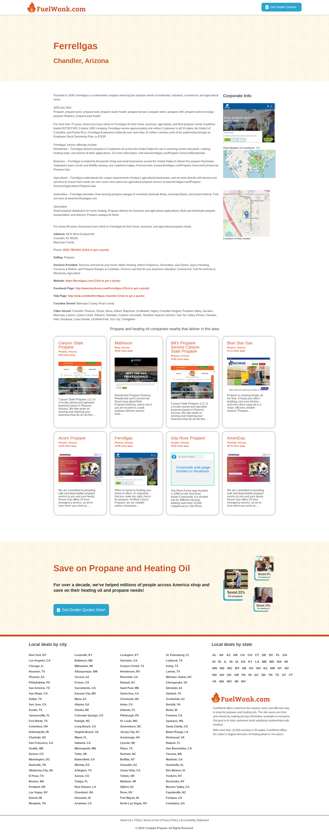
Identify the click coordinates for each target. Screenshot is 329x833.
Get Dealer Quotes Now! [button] (83, 610)
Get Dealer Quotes (283, 7)
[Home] (57, 7)
